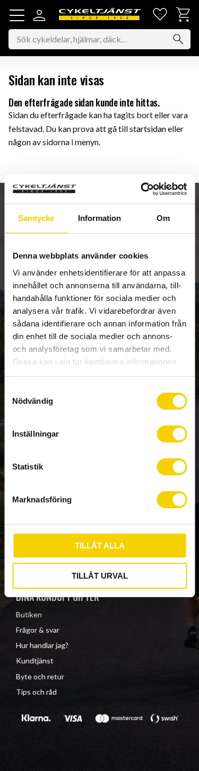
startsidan (147, 128)
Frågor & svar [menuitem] (37, 629)
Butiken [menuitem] (29, 614)
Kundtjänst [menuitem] (35, 660)
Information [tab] (99, 218)
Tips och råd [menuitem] (36, 691)
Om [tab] (163, 218)
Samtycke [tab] (36, 218)
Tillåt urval (100, 575)
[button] (17, 15)
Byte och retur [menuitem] (40, 676)
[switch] (172, 434)
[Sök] (178, 39)
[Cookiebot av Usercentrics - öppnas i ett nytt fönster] (142, 189)
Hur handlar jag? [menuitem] (42, 645)
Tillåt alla (100, 545)
